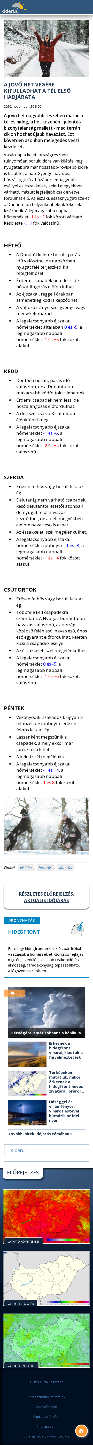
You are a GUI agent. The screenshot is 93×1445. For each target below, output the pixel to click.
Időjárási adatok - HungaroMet (47, 1436)
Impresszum (46, 1426)
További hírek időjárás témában (38, 1133)
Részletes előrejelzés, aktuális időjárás (46, 897)
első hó (26, 867)
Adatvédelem (46, 1406)
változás (65, 867)
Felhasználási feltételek (46, 1397)
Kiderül (14, 7)
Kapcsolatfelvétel (46, 1416)
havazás (45, 867)
